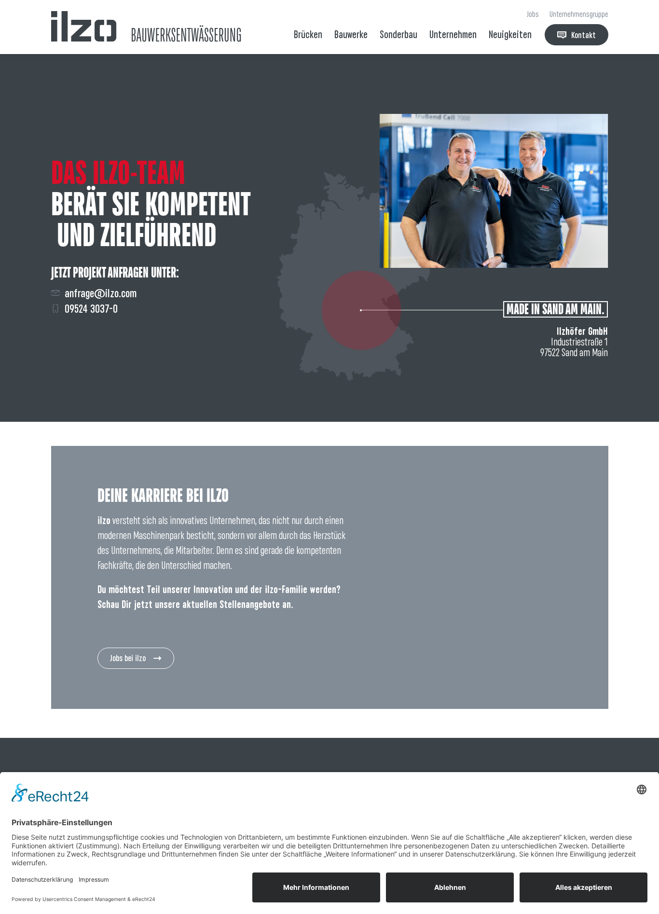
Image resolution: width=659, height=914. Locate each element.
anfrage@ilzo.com (101, 293)
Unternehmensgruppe (578, 14)
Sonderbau (398, 34)
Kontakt (583, 35)
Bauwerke (351, 34)
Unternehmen (453, 34)
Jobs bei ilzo (128, 658)
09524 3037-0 (91, 309)
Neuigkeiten (510, 34)
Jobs (533, 14)
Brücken (308, 34)
